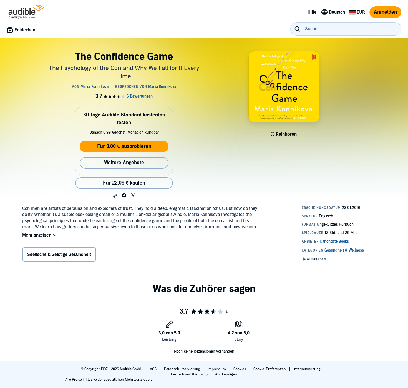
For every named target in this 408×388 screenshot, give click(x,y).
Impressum (217, 369)
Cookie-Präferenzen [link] (269, 369)
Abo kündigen (226, 374)
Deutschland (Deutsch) (189, 374)
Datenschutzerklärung (182, 369)
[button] (115, 195)
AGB (153, 369)
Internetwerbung (307, 369)
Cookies (240, 369)
